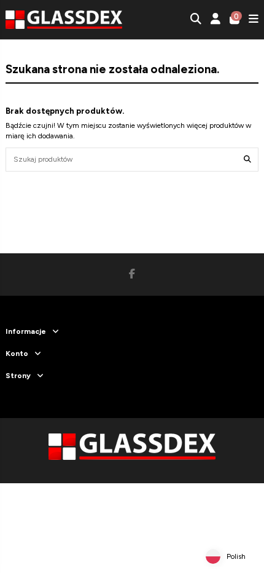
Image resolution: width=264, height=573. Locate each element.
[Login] (215, 20)
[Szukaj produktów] (247, 160)
